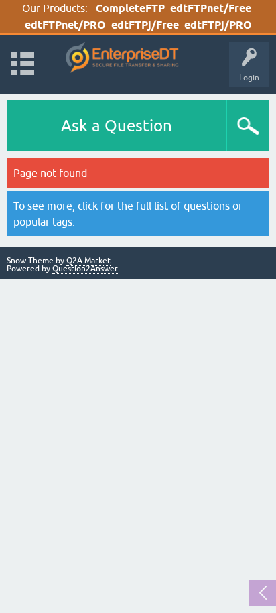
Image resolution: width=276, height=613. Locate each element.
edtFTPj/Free (145, 25)
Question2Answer (85, 268)
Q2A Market (88, 260)
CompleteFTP (130, 8)
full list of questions (183, 206)
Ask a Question (116, 126)
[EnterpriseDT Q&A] (122, 58)
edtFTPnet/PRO (65, 25)
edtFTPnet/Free (210, 8)
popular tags (42, 222)
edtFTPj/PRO (218, 25)
